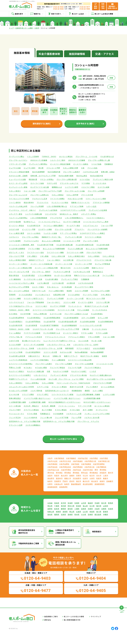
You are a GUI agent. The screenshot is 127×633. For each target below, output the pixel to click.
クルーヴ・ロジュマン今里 (19, 271)
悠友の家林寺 (29, 202)
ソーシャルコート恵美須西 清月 (21, 245)
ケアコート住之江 (83, 348)
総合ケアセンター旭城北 (89, 356)
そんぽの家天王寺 (33, 225)
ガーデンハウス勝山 (16, 156)
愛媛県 (105, 511)
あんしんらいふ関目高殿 (51, 241)
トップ (11, 28)
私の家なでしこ (30, 221)
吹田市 (56, 475)
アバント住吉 (92, 168)
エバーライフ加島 (37, 183)
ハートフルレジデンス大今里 (91, 325)
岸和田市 (103, 472)
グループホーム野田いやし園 (99, 160)
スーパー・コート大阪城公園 (41, 264)
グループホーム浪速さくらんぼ (76, 314)
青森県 (56, 503)
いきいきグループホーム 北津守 (85, 344)
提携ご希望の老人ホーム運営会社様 (65, 543)
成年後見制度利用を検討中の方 (26, 531)
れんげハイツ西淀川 (16, 371)
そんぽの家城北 (97, 314)
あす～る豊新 (88, 410)
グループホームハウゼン (18, 160)
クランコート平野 (53, 168)
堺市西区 (67, 472)
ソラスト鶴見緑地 (44, 275)
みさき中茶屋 (25, 314)
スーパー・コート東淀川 (18, 264)
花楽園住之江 (45, 413)
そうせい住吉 (75, 410)
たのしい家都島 (48, 383)
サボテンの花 (52, 183)
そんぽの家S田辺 (28, 275)
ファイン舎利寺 (15, 202)
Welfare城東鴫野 (97, 352)
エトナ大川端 (14, 394)
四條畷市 (109, 481)
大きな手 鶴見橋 (48, 406)
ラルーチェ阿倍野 (37, 206)
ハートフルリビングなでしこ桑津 (95, 221)
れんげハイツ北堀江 (79, 371)
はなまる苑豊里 (99, 348)
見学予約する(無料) (85, 123)
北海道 (49, 503)
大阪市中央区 (88, 470)
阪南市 (66, 484)
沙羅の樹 (85, 329)
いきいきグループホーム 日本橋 (21, 348)
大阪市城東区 (86, 464)
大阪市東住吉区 (65, 467)
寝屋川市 (67, 478)
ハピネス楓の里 (43, 283)
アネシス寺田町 (94, 337)
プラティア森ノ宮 (15, 337)
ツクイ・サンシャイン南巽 (96, 198)
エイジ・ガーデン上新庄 (18, 183)
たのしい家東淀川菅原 (17, 260)
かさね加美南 (58, 413)
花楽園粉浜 (108, 164)
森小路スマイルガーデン (31, 341)
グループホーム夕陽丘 (30, 237)
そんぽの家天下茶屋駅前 (49, 325)
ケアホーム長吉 (87, 333)
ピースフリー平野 (28, 229)
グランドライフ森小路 (102, 260)
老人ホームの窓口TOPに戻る (63, 438)
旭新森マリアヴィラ (36, 260)
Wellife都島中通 (54, 172)
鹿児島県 (98, 514)
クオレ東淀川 (106, 294)
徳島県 (92, 511)
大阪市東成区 (52, 464)
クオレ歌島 (44, 256)
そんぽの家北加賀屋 (87, 321)
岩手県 (63, 503)
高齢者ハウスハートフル (80, 202)
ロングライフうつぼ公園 (39, 187)
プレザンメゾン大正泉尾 (98, 210)
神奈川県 (71, 506)
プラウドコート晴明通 (101, 202)
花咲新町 (12, 294)
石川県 (92, 506)
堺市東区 (59, 472)
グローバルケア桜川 (94, 252)
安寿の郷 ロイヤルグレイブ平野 (43, 175)
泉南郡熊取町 (100, 484)
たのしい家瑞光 (94, 256)
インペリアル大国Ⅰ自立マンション (67, 398)
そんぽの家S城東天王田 (85, 245)
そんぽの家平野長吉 (33, 321)
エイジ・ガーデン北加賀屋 (34, 344)
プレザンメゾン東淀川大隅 (103, 179)
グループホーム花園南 (63, 364)
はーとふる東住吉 (107, 387)
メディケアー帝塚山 (88, 214)
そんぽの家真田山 (34, 317)
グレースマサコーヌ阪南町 (98, 229)
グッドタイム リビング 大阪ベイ (22, 210)
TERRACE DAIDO (49, 156)
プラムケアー (80, 229)
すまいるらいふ (53, 287)
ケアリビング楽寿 (76, 206)
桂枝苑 (104, 356)
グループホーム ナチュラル (88, 421)
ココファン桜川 (41, 306)
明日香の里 (33, 179)
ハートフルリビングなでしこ (49, 221)
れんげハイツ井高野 (60, 371)
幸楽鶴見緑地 (77, 390)
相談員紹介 (97, 531)
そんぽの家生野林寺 (16, 317)
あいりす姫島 (47, 410)
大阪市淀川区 (89, 467)
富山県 (85, 506)
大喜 (82, 168)
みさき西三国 (68, 260)
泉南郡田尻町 (52, 487)
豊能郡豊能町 (76, 484)
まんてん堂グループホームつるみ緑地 (101, 379)
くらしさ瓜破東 (33, 156)
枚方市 (92, 475)
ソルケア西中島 (36, 390)
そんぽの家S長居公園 (64, 245)
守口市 (85, 475)
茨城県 (97, 503)
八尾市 (105, 475)
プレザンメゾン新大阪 (58, 375)
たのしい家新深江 (15, 383)
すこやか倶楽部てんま (51, 333)
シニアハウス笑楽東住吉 (18, 360)
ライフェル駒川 (108, 275)
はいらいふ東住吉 (66, 156)
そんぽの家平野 (49, 321)
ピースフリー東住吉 (16, 225)
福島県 (90, 503)
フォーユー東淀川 (53, 260)
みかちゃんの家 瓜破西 (18, 175)
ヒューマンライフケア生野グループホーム (59, 341)
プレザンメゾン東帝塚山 (38, 164)
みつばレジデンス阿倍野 (18, 390)
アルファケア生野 (74, 367)
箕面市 (105, 478)
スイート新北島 (15, 406)
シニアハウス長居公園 (33, 214)
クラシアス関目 (28, 394)
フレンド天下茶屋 (61, 417)
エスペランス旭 (56, 314)
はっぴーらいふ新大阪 (62, 275)
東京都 (63, 506)
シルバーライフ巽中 (57, 160)
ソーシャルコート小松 (104, 364)
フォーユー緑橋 (109, 337)
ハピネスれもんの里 (90, 172)
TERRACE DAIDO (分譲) (19, 329)
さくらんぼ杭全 (74, 294)
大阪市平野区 (66, 470)
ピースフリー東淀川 (70, 333)
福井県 (98, 506)
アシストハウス (43, 202)
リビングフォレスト (90, 225)
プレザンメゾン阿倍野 (55, 298)
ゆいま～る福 (96, 341)
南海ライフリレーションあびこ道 (86, 275)
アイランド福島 (34, 248)
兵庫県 (103, 509)
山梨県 (105, 506)
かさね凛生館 (67, 287)
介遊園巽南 (85, 279)
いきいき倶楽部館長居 (38, 218)
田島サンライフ (98, 268)
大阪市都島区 (59, 458)
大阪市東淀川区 (104, 461)
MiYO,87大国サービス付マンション (97, 402)
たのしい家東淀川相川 (76, 256)
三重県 (76, 509)
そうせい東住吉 (61, 410)
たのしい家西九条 (40, 314)
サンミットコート (75, 306)
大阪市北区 (77, 470)
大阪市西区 (93, 458)
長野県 (49, 509)
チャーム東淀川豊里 (16, 233)
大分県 (83, 514)
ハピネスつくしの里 (73, 413)
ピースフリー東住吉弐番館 (60, 164)
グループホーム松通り (43, 364)
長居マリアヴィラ (70, 356)
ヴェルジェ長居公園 (75, 248)
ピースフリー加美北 (80, 164)
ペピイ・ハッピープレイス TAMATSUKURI (73, 383)
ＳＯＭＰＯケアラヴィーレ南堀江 (92, 233)
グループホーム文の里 (63, 229)
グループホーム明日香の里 (67, 179)
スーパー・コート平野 (83, 264)
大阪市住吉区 (52, 467)
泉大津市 (64, 475)
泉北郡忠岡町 (88, 484)
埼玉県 (49, 506)
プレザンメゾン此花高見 (48, 210)
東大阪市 (94, 481)
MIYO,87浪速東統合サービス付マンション (65, 402)
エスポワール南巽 (45, 229)
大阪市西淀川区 (90, 461)
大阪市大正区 (52, 461)
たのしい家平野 (72, 195)
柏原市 (49, 481)
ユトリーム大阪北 (34, 233)
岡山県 (71, 511)
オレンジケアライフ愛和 (84, 287)
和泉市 (98, 478)
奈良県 (110, 509)
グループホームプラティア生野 (50, 191)
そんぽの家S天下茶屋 (45, 245)
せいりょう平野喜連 (102, 264)
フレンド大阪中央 (30, 417)
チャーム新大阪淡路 (38, 379)
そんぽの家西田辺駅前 (51, 317)
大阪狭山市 (58, 484)
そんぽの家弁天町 (15, 325)
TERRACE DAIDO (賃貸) (19, 310)
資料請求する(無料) (42, 123)
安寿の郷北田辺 (15, 398)
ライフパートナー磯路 (55, 252)
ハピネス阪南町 (15, 241)
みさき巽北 (13, 314)
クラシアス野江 (43, 394)
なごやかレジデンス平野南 (19, 287)
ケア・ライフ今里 (85, 406)
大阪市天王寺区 (65, 461)
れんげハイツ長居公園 (35, 371)
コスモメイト (14, 237)
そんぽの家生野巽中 (33, 352)
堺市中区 (50, 472)
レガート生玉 (91, 206)
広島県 (78, 511)
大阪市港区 (104, 458)
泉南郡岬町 (63, 487)
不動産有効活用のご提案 (28, 543)
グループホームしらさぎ (18, 195)
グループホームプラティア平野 (67, 329)
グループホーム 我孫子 (41, 271)
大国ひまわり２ (34, 356)
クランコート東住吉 (59, 387)
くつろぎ (92, 371)
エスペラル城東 (103, 187)
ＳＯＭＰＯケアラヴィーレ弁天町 (73, 210)
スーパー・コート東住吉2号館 (46, 268)
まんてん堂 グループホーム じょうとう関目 (66, 379)
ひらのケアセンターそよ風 (43, 329)
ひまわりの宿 (14, 341)
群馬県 (110, 503)
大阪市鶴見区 (101, 467)
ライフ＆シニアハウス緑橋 (19, 198)
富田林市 (59, 478)
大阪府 (97, 509)
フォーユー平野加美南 (35, 302)
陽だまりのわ (66, 268)
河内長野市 (77, 478)
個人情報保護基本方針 (72, 620)
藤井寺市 (86, 481)
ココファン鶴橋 (15, 298)
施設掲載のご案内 (51, 616)
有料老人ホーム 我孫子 (69, 214)
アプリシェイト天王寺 (33, 337)
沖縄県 (105, 514)
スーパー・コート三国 (63, 264)
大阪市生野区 (64, 464)
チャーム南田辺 (15, 333)
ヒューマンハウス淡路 (17, 179)
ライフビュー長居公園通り (53, 225)
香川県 (98, 511)
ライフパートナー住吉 (35, 252)
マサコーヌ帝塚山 (47, 179)
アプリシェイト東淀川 (76, 337)
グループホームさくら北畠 (75, 191)
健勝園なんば (57, 187)
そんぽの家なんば (107, 156)
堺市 (96, 470)
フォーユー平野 (107, 225)
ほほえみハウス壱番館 (38, 160)
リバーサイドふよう (16, 302)
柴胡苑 (69, 291)
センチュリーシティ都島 (18, 187)
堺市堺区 (103, 470)
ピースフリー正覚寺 (85, 302)
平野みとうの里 (15, 367)
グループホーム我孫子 (71, 172)
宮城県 (70, 503)
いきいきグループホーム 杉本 (58, 344)
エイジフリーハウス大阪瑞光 (43, 310)
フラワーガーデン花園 (17, 164)
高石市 (78, 481)
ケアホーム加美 (102, 333)
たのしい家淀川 (15, 191)
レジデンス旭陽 (109, 394)
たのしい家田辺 (58, 195)
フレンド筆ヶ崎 (46, 417)
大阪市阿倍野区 (99, 464)
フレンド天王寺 (15, 417)
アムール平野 (76, 417)
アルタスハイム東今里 (61, 271)
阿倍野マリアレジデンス (18, 379)
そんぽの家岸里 (31, 325)
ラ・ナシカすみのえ (99, 310)
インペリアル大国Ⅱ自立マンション (37, 398)
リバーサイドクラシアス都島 (62, 394)
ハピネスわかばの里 (85, 283)
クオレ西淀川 (32, 256)
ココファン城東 (69, 302)
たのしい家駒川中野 (70, 168)
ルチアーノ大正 (43, 387)
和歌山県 (50, 511)
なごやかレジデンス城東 (100, 291)
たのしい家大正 (108, 256)
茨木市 (98, 475)
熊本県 (76, 514)
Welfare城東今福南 (66, 175)
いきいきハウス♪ (40, 375)
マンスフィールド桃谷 (59, 202)
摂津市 (71, 481)
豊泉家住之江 (98, 271)
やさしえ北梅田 (83, 310)
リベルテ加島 (96, 164)
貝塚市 (78, 475)
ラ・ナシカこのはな (99, 329)
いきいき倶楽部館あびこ (74, 218)
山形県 (83, 503)
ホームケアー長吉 (73, 225)
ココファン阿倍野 (81, 291)
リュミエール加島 (50, 233)
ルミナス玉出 (85, 179)
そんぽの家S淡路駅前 (17, 248)
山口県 (85, 511)
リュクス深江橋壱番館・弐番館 (88, 394)
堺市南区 (76, 472)
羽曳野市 (57, 481)
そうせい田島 (32, 413)
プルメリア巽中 (15, 410)
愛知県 (70, 509)
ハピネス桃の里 (58, 283)
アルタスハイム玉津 (39, 198)
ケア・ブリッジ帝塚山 (68, 233)
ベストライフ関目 (88, 187)
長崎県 (70, 514)
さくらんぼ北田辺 (25, 294)
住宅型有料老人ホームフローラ (57, 390)
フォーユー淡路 (30, 191)
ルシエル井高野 (15, 344)
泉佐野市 (50, 478)
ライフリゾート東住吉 (93, 237)
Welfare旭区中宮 (96, 175)
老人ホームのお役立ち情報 (74, 616)
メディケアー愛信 (15, 214)
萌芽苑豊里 (69, 348)
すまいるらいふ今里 (75, 198)
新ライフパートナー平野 (95, 298)
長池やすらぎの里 (76, 387)
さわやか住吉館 (15, 221)
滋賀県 (83, 509)
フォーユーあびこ (53, 302)
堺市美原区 (93, 472)
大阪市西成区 (78, 467)
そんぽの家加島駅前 (70, 317)
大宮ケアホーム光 (39, 291)
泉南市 (102, 481)
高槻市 (71, 475)
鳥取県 (58, 511)
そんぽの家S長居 (102, 245)
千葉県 (56, 506)
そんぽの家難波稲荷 (69, 325)
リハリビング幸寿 (15, 352)
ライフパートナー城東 (75, 252)
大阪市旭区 (75, 464)
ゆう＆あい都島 (41, 367)
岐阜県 (56, 509)
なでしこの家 (103, 317)
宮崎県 (90, 514)
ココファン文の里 (50, 352)
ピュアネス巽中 (30, 168)
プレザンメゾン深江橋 (73, 237)
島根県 (65, 511)
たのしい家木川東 (58, 256)
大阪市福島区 (71, 458)
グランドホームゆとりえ (69, 183)
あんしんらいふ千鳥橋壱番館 (54, 248)
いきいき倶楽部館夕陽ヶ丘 (57, 206)
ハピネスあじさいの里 (81, 271)
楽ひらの (46, 356)
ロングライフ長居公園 (71, 221)
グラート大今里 (87, 195)
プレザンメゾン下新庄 (69, 279)
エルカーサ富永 (38, 287)
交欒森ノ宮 (57, 356)
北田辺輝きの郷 (59, 294)
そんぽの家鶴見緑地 (105, 321)
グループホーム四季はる (39, 195)
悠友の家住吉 (14, 275)
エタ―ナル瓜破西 (88, 317)
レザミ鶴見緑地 (15, 279)
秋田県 (76, 503)
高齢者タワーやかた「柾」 (52, 237)
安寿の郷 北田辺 (107, 172)
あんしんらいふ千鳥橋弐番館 (97, 248)
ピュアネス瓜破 (15, 168)
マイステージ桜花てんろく (34, 298)
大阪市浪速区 (78, 461)
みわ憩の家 (71, 283)
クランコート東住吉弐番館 (19, 172)
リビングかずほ (51, 214)
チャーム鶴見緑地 (58, 360)
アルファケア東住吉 (57, 367)
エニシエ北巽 (83, 341)
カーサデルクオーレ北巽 (33, 279)
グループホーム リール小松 (86, 156)
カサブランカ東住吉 (31, 410)
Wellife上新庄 (81, 175)
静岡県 (63, 509)
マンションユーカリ (16, 413)
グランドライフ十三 (84, 260)
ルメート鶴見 (98, 390)
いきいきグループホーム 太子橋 (49, 348)
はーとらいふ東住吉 (102, 406)
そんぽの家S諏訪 (51, 279)
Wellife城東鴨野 (38, 172)
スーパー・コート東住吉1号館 (20, 268)
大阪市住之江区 (53, 470)
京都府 (90, 509)
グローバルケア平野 (16, 256)
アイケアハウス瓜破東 (32, 333)
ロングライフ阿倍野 (57, 306)
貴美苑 (87, 390)
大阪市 (36, 28)
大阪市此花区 (83, 458)
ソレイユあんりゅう (42, 294)
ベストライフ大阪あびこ (95, 218)
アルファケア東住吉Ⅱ (92, 367)
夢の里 (40, 168)
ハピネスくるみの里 (92, 417)
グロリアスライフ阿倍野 (102, 383)
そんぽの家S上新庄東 (17, 356)
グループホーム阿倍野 (96, 191)
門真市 (65, 481)
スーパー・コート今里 (75, 298)
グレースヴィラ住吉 (90, 294)
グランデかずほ (56, 218)
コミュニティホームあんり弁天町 (21, 387)
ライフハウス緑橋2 (57, 198)
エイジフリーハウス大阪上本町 (80, 360)
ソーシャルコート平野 (71, 241)
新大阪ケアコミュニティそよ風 (96, 306)
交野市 (49, 484)
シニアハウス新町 (71, 187)
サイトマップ (96, 616)
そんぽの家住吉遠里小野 (67, 321)
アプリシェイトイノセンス (55, 337)
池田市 (49, 475)
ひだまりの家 (14, 229)
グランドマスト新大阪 (78, 375)
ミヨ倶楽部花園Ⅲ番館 (91, 398)
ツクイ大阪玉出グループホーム (20, 306)
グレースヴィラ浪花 (90, 241)
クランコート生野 (15, 425)
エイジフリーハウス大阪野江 (20, 375)
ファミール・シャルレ (66, 406)
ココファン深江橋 (103, 302)
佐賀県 (63, 514)
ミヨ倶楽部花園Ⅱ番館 (17, 402)
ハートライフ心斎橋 (81, 268)
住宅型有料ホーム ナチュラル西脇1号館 (58, 421)
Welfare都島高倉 (81, 352)
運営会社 (47, 620)
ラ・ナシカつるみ (99, 183)
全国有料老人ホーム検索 (24, 28)
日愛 (48, 371)
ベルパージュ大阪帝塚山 (18, 218)
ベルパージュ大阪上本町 (18, 206)
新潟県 (78, 506)
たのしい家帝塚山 (32, 383)
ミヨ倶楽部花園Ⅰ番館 (37, 402)
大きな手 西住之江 (31, 406)
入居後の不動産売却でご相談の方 (64, 531)
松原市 (85, 478)
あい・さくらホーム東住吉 (19, 291)
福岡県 (56, 514)
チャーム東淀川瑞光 (56, 291)
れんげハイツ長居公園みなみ (101, 375)
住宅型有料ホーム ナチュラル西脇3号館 (24, 421)
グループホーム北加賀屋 (84, 364)
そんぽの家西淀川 (15, 321)
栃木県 (103, 503)
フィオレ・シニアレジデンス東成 (97, 413)
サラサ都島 (85, 183)
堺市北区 (84, 472)
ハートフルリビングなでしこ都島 (21, 283)
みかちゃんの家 (66, 352)
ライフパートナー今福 (66, 310)
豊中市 (110, 472)
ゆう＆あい (28, 367)
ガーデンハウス (102, 410)
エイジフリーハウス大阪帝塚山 (20, 364)
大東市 (92, 478)
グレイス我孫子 (92, 387)
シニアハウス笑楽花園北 (39, 360)
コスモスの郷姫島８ (33, 425)
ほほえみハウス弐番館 (76, 160)
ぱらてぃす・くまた (16, 252)
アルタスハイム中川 (31, 241)
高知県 (49, 514)
